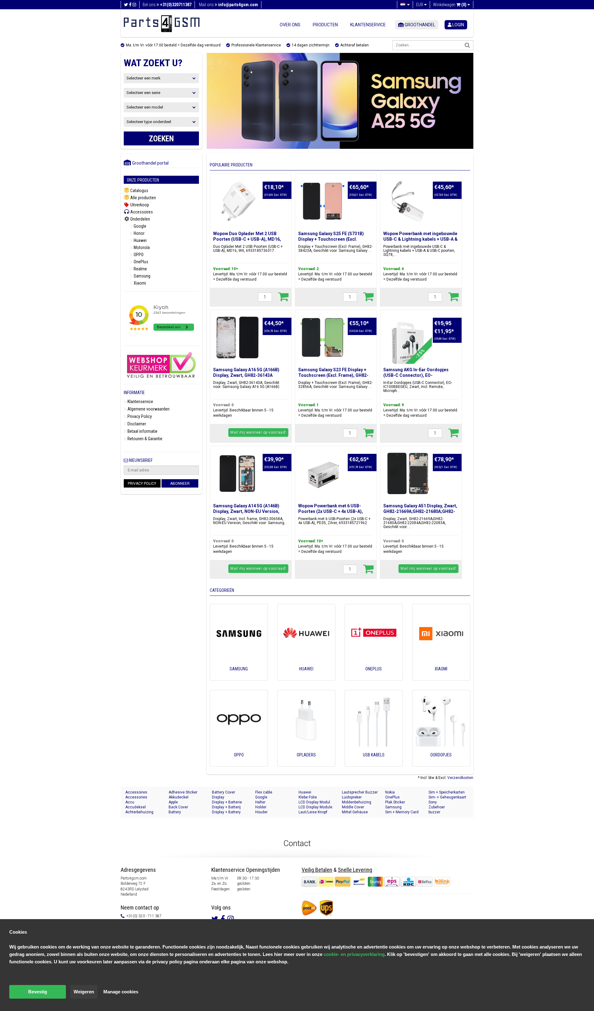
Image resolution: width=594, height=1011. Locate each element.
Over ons (290, 24)
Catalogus (138, 190)
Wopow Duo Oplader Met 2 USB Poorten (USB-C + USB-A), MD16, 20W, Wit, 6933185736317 (247, 239)
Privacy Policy (139, 416)
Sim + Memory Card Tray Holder (402, 812)
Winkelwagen (450, 4)
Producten (325, 24)
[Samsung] (239, 677)
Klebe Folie (308, 797)
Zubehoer (436, 807)
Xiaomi (139, 283)
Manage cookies (120, 991)
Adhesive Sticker (183, 792)
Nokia (390, 792)
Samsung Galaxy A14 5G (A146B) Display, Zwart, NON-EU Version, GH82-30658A (246, 511)
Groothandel (419, 24)
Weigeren (84, 991)
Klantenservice (368, 24)
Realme (140, 268)
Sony (432, 802)
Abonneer (180, 483)
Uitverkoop (139, 204)
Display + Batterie (227, 802)
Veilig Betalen (317, 870)
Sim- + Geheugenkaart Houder (447, 797)
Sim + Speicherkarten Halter (446, 792)
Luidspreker (352, 797)
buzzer (434, 812)
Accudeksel (135, 807)
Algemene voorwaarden (148, 409)
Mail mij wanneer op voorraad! (258, 432)
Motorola (141, 247)
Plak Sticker (395, 802)
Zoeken (161, 138)
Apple (173, 802)
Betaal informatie (142, 431)
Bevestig (37, 991)
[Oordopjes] (441, 763)
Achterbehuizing (139, 812)
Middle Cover (353, 807)
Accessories (136, 797)
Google (139, 226)
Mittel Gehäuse (355, 812)
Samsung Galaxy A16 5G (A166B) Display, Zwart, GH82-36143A (246, 372)
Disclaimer (136, 423)
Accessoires (141, 211)
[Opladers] (306, 763)
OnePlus (140, 261)
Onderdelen (139, 219)
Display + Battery (226, 812)
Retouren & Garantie (144, 438)
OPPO (138, 254)
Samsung (141, 275)
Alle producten (142, 197)
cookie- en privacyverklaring (354, 954)
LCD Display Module (315, 807)
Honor (138, 233)
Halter (260, 802)
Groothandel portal (149, 163)
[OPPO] (239, 763)
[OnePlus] (374, 677)
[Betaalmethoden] (367, 881)
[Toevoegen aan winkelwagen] (283, 296)
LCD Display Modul (314, 802)
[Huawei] (306, 677)
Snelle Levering (355, 870)
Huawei (140, 240)
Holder (260, 807)
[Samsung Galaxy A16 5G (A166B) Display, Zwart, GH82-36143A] (237, 337)
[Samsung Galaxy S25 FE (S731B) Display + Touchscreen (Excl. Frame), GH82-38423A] (322, 201)
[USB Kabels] (374, 763)
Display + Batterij (226, 807)
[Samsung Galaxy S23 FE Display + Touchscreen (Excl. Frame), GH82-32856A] (322, 337)
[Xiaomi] (441, 677)
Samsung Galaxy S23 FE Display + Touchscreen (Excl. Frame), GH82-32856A (333, 375)
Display (218, 797)
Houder (261, 812)
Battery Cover (223, 792)
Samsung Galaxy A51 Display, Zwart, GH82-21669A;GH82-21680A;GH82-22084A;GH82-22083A (420, 511)
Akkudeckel (178, 797)
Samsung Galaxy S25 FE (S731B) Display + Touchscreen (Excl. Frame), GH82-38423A (331, 239)
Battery (175, 812)
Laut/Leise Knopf (313, 812)
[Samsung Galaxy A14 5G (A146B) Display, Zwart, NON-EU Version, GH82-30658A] (237, 473)
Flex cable (263, 792)
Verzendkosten (460, 778)
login (457, 24)
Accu (129, 802)
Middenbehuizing (356, 802)
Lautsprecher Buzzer (360, 792)
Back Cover (178, 807)
